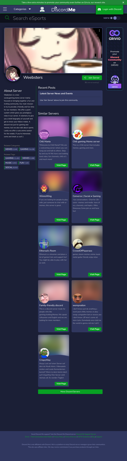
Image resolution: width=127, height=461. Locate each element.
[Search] (7, 17)
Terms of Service (71, 437)
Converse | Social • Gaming (87, 196)
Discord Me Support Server (86, 434)
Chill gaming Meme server (86, 141)
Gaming (27, 149)
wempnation (79, 305)
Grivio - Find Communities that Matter (38, 437)
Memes (11, 149)
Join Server (94, 77)
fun (24, 162)
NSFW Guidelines (84, 437)
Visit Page (61, 165)
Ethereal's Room (47, 250)
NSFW (107, 18)
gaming (12, 158)
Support (99, 437)
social (11, 167)
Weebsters (33, 77)
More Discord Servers (70, 391)
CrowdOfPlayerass (82, 250)
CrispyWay (44, 359)
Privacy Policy (58, 437)
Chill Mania (45, 141)
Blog (93, 437)
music (11, 162)
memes (28, 158)
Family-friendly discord (51, 305)
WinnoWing (45, 196)
